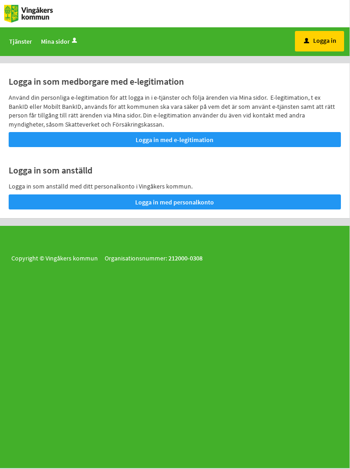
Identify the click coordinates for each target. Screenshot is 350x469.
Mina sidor (55, 41)
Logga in (320, 40)
